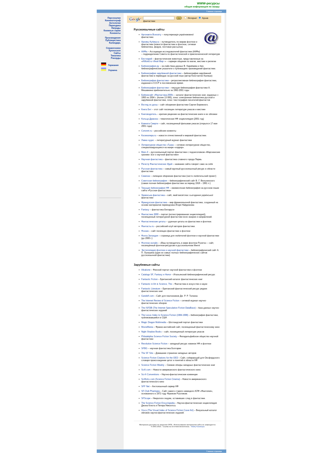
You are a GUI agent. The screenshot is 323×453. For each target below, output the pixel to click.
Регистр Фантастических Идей (156, 164)
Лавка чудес (147, 140)
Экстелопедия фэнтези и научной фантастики (164, 250)
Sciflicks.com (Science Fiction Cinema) (160, 379)
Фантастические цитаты (153, 221)
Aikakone (145, 270)
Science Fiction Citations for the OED (159, 357)
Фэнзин (145, 231)
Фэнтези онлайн (149, 243)
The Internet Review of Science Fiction (160, 300)
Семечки (145, 176)
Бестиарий (146, 59)
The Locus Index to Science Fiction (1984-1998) (164, 315)
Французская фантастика (154, 202)
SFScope (145, 398)
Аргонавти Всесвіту (151, 34)
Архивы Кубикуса (150, 42)
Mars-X (144, 152)
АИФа (144, 51)
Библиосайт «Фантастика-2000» (157, 95)
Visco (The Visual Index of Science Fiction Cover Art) (167, 410)
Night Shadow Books (151, 331)
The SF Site (147, 353)
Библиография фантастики (155, 80)
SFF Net (145, 386)
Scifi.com (146, 369)
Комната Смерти (149, 123)
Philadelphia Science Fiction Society (159, 336)
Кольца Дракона (149, 119)
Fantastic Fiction (149, 279)
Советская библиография (154, 180)
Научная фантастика (152, 159)
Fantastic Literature (150, 288)
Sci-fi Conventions (150, 374)
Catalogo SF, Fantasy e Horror (156, 274)
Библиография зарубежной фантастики (161, 73)
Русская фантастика (151, 168)
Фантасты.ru (147, 226)
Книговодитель (149, 114)
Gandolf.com (147, 296)
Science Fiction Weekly (152, 365)
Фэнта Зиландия (149, 235)
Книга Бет (146, 109)
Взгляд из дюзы (149, 104)
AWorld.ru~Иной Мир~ (153, 61)
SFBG (144, 348)
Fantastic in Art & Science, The (156, 284)
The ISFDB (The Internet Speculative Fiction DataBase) (168, 308)
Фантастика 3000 (149, 214)
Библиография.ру (150, 66)
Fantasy (145, 209)
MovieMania (147, 327)
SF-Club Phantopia (150, 391)
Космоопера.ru (148, 135)
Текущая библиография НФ (155, 188)
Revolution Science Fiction (154, 343)
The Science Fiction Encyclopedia (158, 403)
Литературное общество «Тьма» (157, 145)
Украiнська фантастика (153, 195)
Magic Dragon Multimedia (153, 322)
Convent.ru (146, 130)
